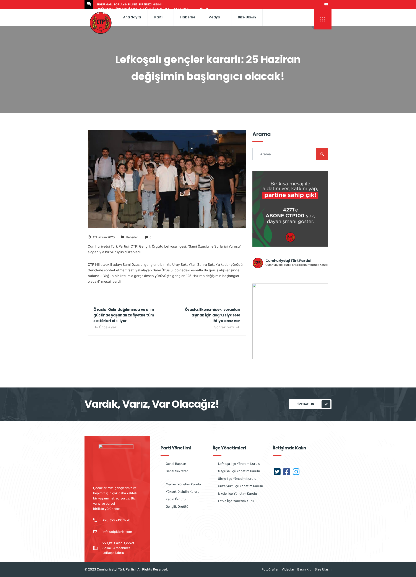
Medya (214, 17)
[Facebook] (305, 4)
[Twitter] (295, 4)
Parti (158, 17)
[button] (323, 19)
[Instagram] (315, 4)
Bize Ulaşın (247, 17)
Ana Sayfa (132, 17)
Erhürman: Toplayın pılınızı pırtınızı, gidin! (129, 4)
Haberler (187, 17)
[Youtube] (326, 4)
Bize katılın (305, 404)
